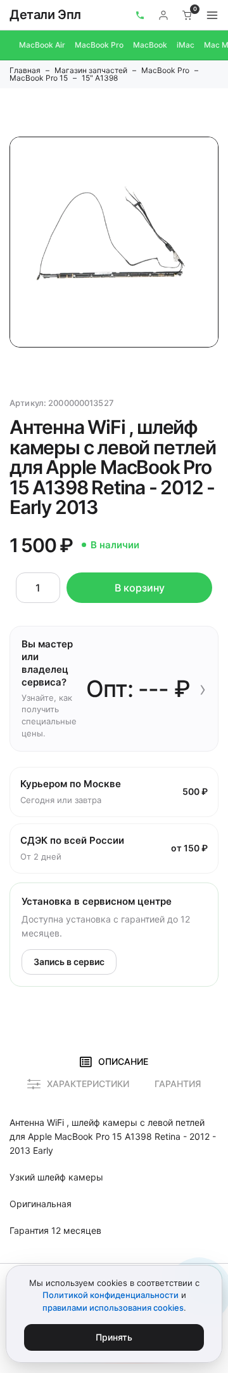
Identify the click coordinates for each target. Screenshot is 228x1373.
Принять (114, 1337)
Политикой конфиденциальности (110, 1295)
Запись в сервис (69, 961)
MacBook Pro (99, 45)
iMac (185, 45)
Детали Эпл (45, 14)
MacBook (150, 45)
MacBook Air (42, 45)
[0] (187, 15)
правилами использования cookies (113, 1307)
